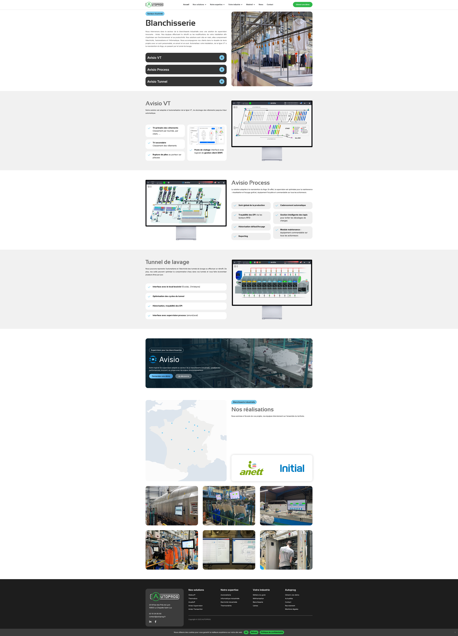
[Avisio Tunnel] (222, 81)
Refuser (254, 632)
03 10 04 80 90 (155, 614)
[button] (155, 14)
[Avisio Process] (222, 69)
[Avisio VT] (222, 58)
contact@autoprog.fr (157, 617)
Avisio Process (158, 69)
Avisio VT (154, 57)
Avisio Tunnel (157, 81)
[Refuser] (455, 632)
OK (246, 632)
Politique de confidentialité (272, 632)
